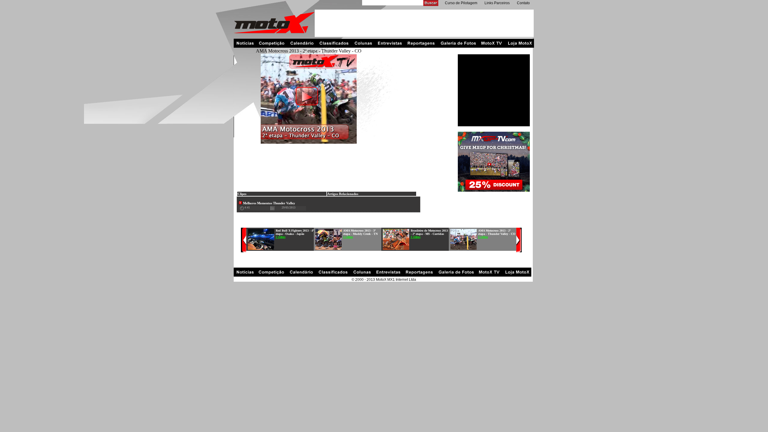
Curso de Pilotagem (461, 3)
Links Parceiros (497, 3)
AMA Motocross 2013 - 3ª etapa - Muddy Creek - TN (360, 232)
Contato (523, 3)
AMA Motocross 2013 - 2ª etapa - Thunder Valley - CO (496, 232)
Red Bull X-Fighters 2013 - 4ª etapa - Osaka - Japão (295, 232)
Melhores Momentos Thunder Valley (268, 203)
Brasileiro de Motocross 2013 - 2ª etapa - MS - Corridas (429, 232)
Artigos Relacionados (342, 194)
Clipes (242, 194)
